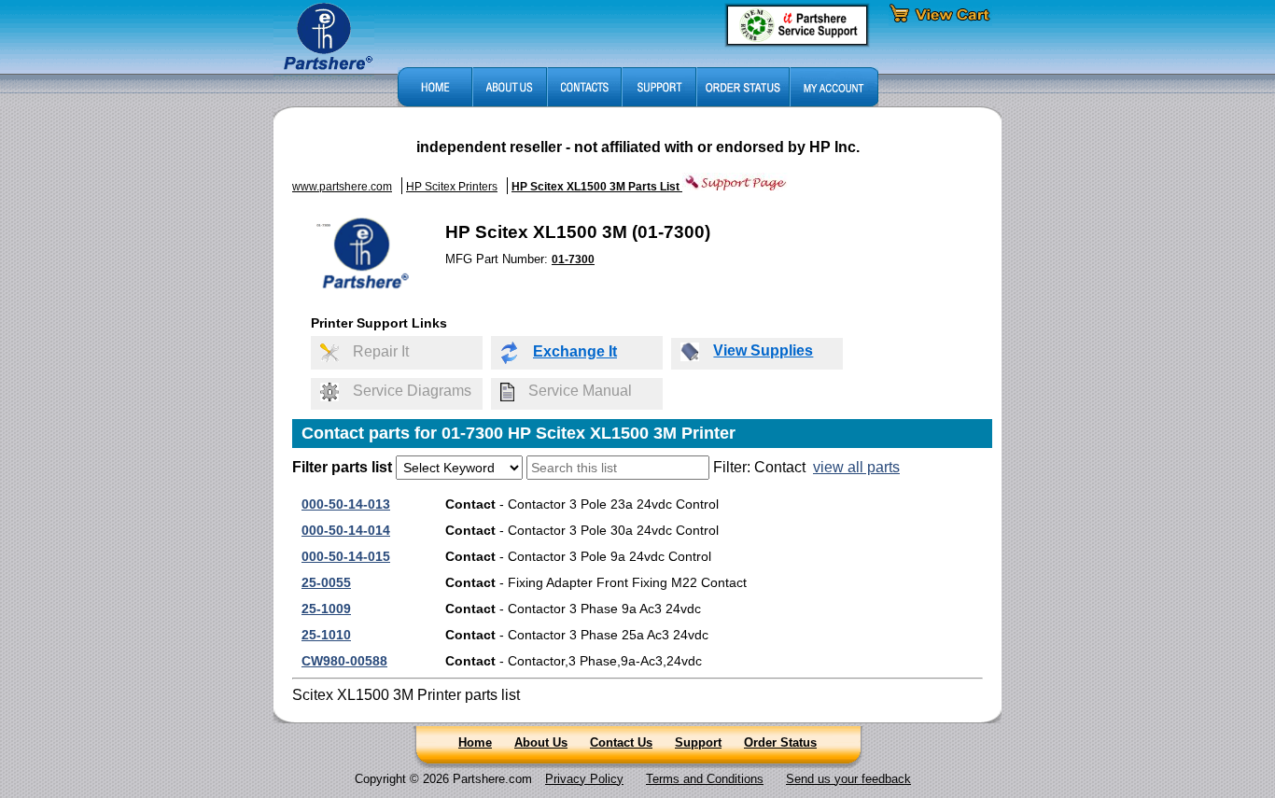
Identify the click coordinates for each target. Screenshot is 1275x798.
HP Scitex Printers (451, 186)
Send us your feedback (848, 779)
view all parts (856, 467)
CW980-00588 (344, 660)
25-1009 (326, 608)
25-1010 (326, 634)
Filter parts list (342, 467)
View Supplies (763, 350)
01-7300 (573, 259)
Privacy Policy (584, 779)
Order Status (780, 742)
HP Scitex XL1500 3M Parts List (596, 186)
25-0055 (326, 582)
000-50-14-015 (345, 556)
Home (475, 742)
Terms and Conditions (705, 779)
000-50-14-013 (345, 504)
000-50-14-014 (345, 530)
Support (698, 742)
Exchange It (575, 351)
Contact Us (621, 742)
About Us (540, 742)
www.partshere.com (342, 186)
